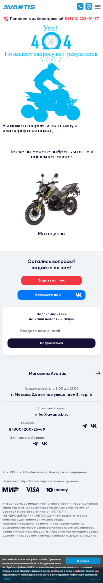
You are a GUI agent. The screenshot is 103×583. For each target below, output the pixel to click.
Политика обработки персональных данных (40, 481)
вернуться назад (32, 130)
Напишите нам (48, 295)
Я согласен (83, 561)
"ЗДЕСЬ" (7, 578)
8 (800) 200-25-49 (27, 429)
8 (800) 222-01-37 (81, 19)
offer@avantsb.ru (51, 414)
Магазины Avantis (47, 373)
